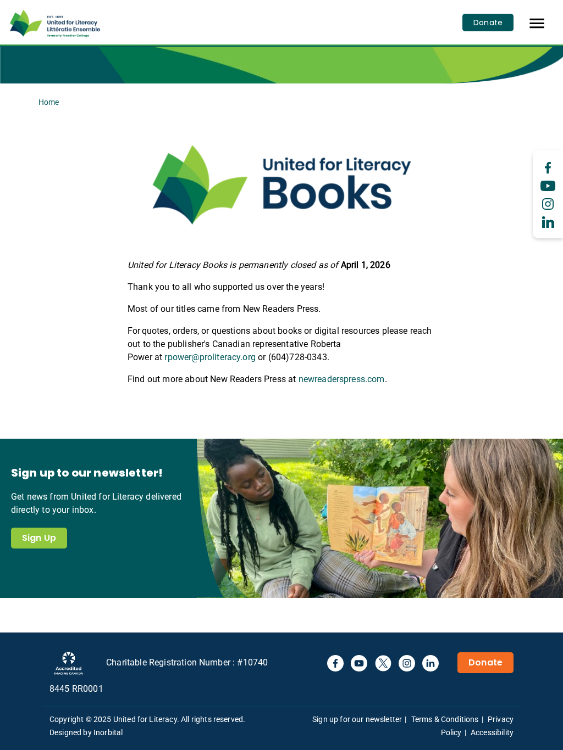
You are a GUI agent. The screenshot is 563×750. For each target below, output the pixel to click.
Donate (488, 22)
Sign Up (39, 537)
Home (48, 102)
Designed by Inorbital (86, 732)
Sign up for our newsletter (357, 719)
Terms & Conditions (445, 719)
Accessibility (492, 732)
